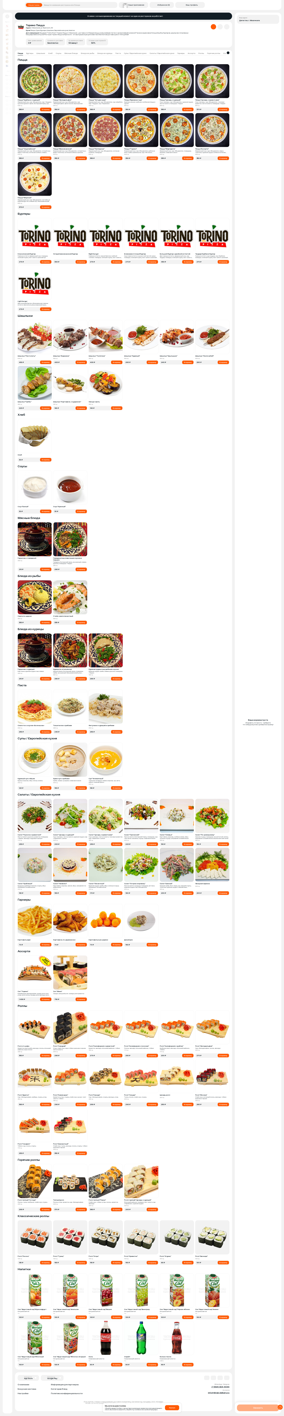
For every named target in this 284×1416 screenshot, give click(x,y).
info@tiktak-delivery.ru (218, 1393)
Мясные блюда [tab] (71, 53)
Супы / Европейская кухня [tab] (135, 53)
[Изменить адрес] (275, 18)
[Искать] (114, 5)
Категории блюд (59, 1389)
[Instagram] (226, 1378)
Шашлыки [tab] (40, 53)
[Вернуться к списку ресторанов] (7, 16)
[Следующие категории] (228, 52)
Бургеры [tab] (29, 53)
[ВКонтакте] (206, 1378)
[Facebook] (213, 1378)
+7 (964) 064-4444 (220, 1387)
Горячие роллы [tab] (213, 53)
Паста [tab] (118, 53)
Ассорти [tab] (191, 53)
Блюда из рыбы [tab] (87, 53)
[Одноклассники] (220, 1378)
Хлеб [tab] (50, 53)
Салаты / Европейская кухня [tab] (162, 53)
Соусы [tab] (58, 53)
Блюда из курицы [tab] (104, 53)
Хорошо (172, 1407)
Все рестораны (34, 5)
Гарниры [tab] (181, 53)
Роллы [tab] (201, 53)
